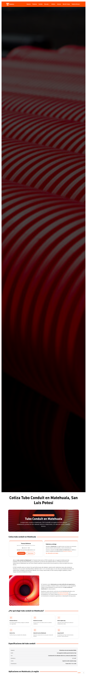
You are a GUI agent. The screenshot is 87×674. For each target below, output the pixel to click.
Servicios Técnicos (64, 594)
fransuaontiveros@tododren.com (28, 549)
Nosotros (29, 4)
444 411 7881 (27, 548)
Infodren (53, 4)
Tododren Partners (76, 4)
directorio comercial (67, 551)
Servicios (41, 4)
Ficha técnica (30, 553)
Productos (34, 4)
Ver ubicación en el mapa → (52, 553)
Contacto (59, 4)
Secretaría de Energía (63, 593)
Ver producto (21, 553)
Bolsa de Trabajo (66, 4)
